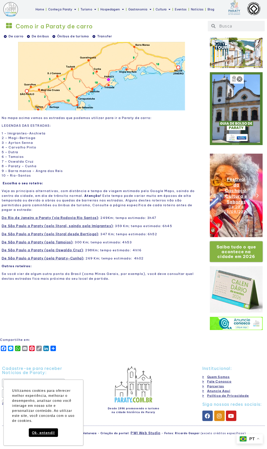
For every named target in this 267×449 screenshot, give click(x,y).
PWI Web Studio (145, 433)
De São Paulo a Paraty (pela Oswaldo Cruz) (42, 250)
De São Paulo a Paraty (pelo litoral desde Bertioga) (50, 234)
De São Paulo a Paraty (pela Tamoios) (37, 242)
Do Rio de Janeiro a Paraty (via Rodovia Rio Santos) (50, 218)
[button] (215, 195)
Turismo (86, 9)
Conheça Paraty (60, 9)
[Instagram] (219, 416)
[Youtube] (231, 416)
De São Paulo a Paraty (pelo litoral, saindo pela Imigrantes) (57, 226)
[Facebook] (207, 416)
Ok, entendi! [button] (43, 433)
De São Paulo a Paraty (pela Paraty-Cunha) (42, 258)
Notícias (197, 9)
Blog (211, 9)
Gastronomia (137, 9)
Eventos (181, 9)
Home (39, 9)
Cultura (161, 9)
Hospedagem (110, 9)
